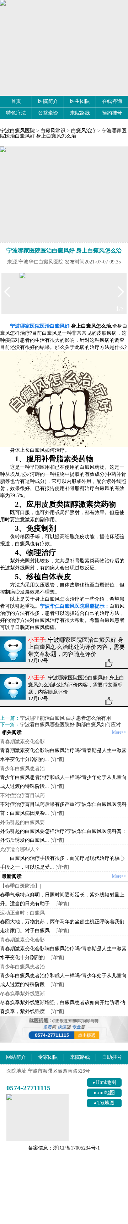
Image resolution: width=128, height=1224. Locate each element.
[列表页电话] (64, 1029)
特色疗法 (16, 113)
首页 (16, 101)
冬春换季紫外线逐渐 (22, 993)
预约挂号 (112, 113)
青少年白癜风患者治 (22, 768)
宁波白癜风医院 (17, 130)
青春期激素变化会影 (22, 741)
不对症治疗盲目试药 (22, 795)
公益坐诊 (48, 113)
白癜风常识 (53, 130)
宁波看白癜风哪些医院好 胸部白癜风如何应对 (70, 724)
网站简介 (16, 1057)
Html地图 (106, 1082)
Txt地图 (105, 1103)
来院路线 (80, 113)
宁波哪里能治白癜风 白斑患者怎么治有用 (65, 718)
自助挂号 (112, 1057)
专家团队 (48, 1057)
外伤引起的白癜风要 (22, 822)
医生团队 (80, 101)
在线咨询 (112, 101)
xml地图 (106, 1092)
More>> (119, 732)
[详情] (57, 759)
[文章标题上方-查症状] (64, 194)
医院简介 (48, 101)
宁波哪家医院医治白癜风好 (40, 326)
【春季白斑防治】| (20, 886)
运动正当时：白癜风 (22, 913)
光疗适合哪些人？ (20, 849)
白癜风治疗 (83, 130)
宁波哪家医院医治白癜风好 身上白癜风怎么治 (63, 133)
